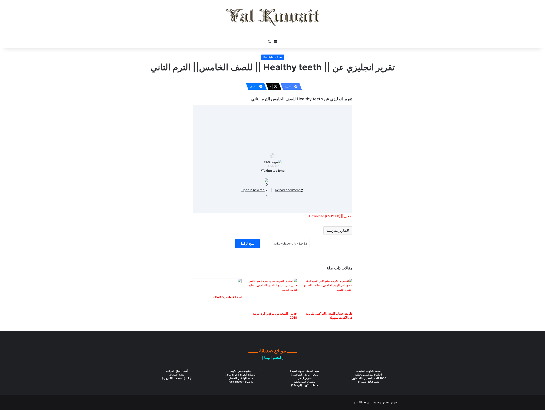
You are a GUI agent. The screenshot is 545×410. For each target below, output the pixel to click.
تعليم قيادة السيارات (368, 381)
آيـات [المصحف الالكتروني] (176, 378)
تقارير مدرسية (337, 230)
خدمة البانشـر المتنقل (240, 378)
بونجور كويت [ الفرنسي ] (304, 374)
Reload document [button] (288, 190)
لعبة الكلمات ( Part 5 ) (227, 297)
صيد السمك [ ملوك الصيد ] (304, 371)
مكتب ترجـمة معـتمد (304, 381)
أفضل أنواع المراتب (177, 371)
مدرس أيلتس (304, 378)
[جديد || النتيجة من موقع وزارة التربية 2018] (272, 294)
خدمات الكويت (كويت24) (304, 385)
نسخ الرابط (247, 243)
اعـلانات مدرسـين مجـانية (368, 374)
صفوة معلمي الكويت (240, 371)
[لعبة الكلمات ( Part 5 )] (217, 286)
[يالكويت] (272, 17)
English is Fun (272, 57)
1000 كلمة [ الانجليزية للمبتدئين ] (368, 378)
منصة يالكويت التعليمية (368, 371)
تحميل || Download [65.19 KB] (330, 216)
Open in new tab (253, 190)
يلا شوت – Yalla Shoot (240, 381)
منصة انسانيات (176, 374)
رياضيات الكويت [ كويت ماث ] (241, 374)
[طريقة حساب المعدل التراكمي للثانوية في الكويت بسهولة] (327, 294)
